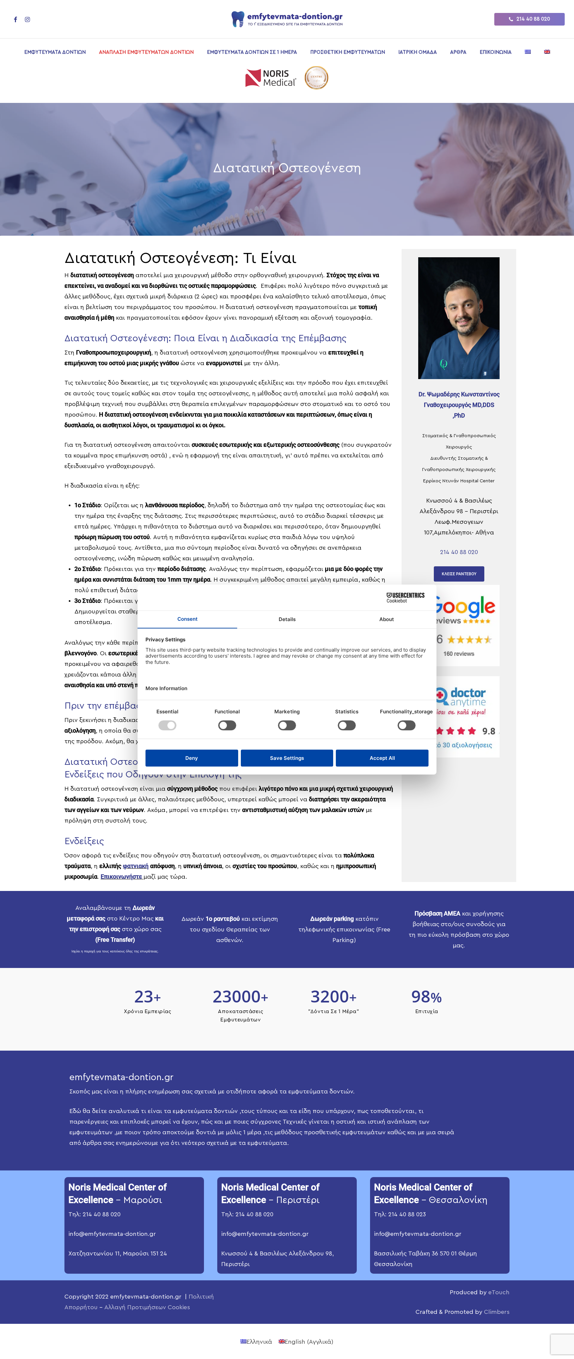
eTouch (499, 1292)
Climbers (497, 1312)
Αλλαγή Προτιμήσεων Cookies (147, 1307)
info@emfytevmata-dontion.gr (112, 1234)
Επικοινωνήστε (122, 876)
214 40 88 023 (407, 1214)
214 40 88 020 (459, 552)
